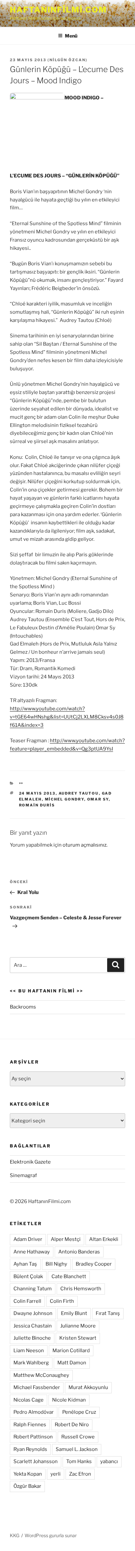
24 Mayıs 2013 (37, 793)
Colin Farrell (27, 1301)
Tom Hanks (79, 1461)
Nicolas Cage (28, 1400)
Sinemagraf (23, 1175)
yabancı (109, 1461)
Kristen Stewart (77, 1338)
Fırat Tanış (108, 1313)
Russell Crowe (78, 1437)
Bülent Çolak (28, 1276)
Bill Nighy (56, 1264)
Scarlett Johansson (35, 1461)
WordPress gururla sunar (51, 1535)
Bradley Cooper (94, 1264)
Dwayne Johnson (32, 1313)
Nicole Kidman (69, 1400)
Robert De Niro (72, 1425)
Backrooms (23, 1007)
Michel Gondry (64, 799)
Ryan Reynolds (30, 1449)
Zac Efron (80, 1474)
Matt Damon (71, 1363)
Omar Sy (98, 799)
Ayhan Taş (25, 1264)
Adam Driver (27, 1239)
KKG (14, 1535)
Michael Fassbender (36, 1387)
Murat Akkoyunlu (88, 1387)
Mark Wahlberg (31, 1363)
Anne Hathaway (31, 1252)
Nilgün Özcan (67, 60)
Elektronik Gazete (30, 1162)
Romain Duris (37, 805)
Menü (71, 36)
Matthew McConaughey (41, 1375)
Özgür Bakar (27, 1486)
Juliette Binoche (32, 1338)
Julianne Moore (78, 1326)
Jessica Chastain (32, 1326)
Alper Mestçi (66, 1239)
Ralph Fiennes (29, 1425)
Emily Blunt (74, 1313)
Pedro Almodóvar (33, 1412)
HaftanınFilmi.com (58, 9)
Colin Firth (62, 1301)
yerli (55, 1474)
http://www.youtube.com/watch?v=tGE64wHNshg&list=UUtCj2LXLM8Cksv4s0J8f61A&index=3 (67, 717)
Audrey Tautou (79, 793)
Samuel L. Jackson (77, 1449)
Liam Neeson (28, 1351)
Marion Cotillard (71, 1351)
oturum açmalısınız (84, 845)
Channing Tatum (32, 1289)
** (21, 783)
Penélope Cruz (79, 1412)
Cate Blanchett (68, 1276)
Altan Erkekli (103, 1239)
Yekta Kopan (27, 1474)
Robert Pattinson (33, 1437)
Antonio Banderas (79, 1252)
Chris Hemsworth (80, 1289)
